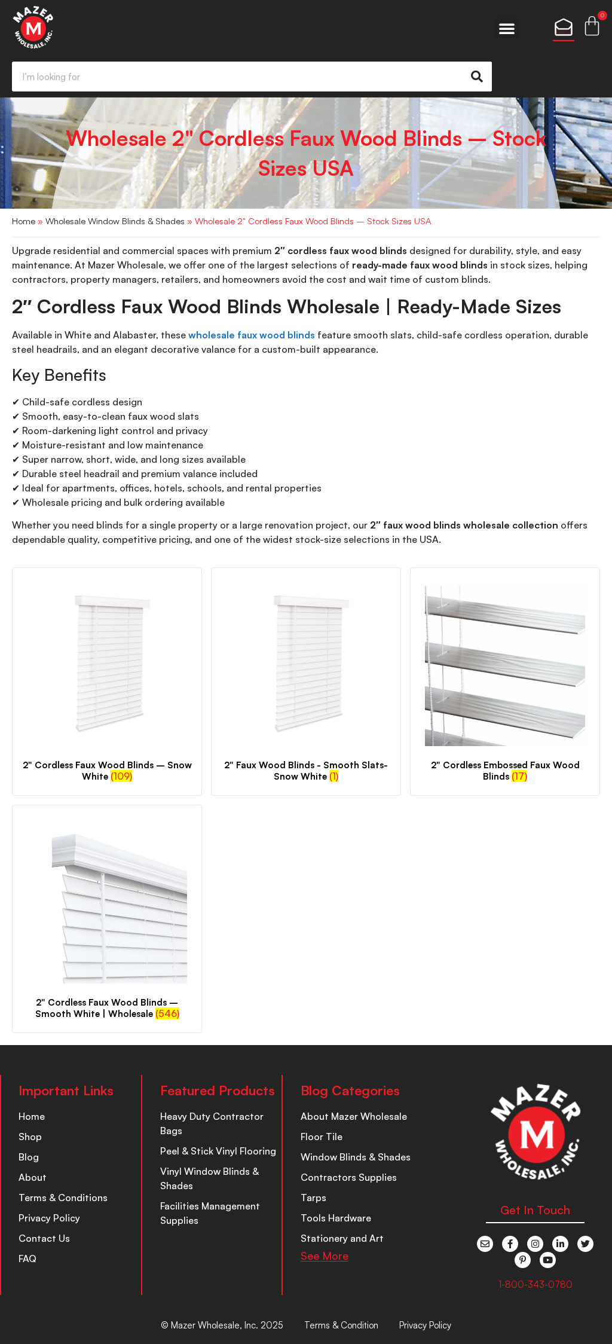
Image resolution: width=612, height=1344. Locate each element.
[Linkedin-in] (560, 1244)
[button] (506, 28)
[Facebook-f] (510, 1244)
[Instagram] (535, 1244)
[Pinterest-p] (523, 1260)
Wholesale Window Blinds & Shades (115, 221)
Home (23, 221)
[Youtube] (548, 1260)
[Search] (477, 76)
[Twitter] (585, 1244)
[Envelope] (485, 1244)
